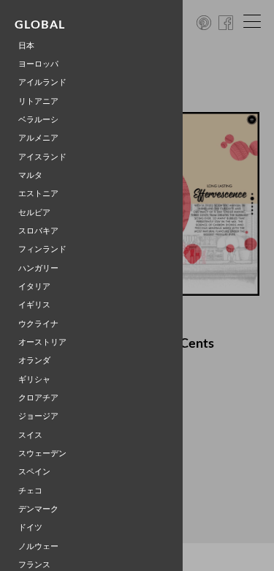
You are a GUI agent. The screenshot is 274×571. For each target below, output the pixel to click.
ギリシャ (34, 380)
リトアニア (38, 101)
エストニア (38, 194)
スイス (30, 435)
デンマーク (38, 509)
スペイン (34, 472)
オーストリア (42, 342)
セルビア (34, 213)
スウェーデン (42, 453)
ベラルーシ (38, 120)
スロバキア (38, 231)
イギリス (34, 305)
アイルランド (42, 82)
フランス (34, 565)
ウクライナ (38, 324)
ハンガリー (38, 268)
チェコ (30, 491)
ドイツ (30, 527)
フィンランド (42, 249)
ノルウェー (38, 546)
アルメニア (38, 138)
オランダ (34, 361)
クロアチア (38, 398)
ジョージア (38, 416)
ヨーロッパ (38, 64)
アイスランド (42, 157)
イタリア (34, 287)
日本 (26, 46)
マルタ (30, 175)
